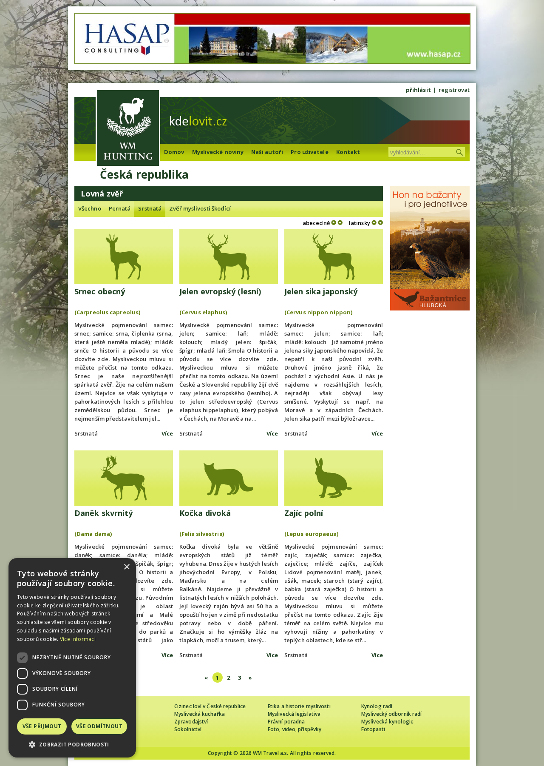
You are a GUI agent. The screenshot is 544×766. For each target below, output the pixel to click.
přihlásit (418, 90)
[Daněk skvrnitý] (123, 478)
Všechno (89, 208)
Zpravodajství (191, 721)
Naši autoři (267, 152)
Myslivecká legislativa (294, 714)
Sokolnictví (187, 729)
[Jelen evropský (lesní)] (228, 256)
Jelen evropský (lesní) (220, 291)
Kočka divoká (205, 513)
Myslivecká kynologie (387, 721)
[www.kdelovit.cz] (128, 129)
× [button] (126, 567)
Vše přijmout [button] (42, 726)
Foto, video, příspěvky (294, 729)
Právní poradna (286, 721)
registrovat (454, 90)
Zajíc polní (303, 513)
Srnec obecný (99, 291)
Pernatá (120, 208)
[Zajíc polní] (333, 478)
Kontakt (348, 152)
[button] (72, 744)
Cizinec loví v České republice (210, 706)
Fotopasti (373, 729)
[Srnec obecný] (123, 256)
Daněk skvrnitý (103, 513)
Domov (174, 152)
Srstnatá (150, 208)
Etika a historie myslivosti (299, 706)
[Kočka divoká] (228, 478)
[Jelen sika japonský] (333, 256)
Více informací (78, 639)
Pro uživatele (309, 152)
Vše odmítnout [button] (99, 726)
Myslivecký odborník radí (391, 714)
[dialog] (72, 657)
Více (167, 433)
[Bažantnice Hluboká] (430, 308)
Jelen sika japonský (320, 291)
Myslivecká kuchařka (199, 714)
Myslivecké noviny (218, 152)
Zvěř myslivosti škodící (200, 208)
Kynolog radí (376, 706)
